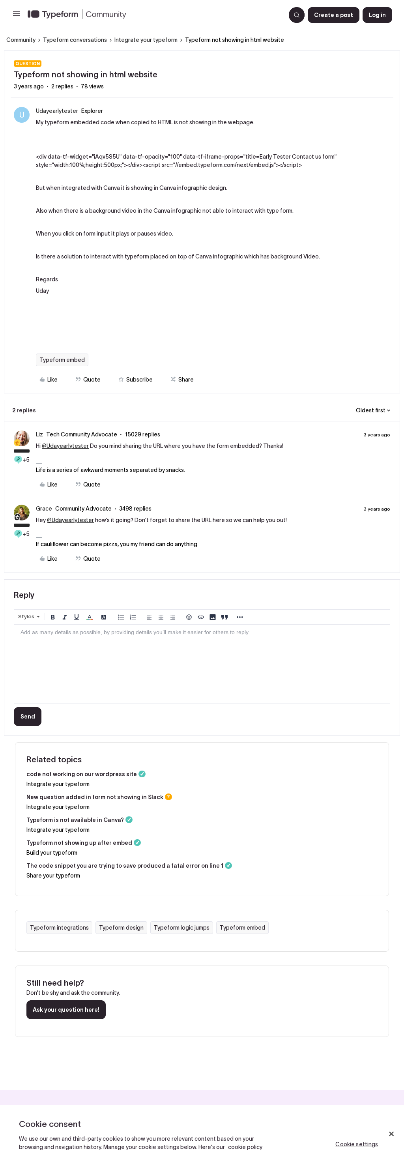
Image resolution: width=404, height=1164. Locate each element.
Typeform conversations (75, 40)
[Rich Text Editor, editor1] (202, 664)
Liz (39, 434)
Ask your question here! (66, 1010)
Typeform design (121, 927)
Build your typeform (51, 853)
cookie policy (245, 1147)
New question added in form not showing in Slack (94, 797)
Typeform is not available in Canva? (75, 820)
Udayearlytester (57, 111)
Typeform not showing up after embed (79, 843)
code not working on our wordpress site (81, 774)
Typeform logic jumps (181, 927)
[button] (16, 16)
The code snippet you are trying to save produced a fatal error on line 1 (124, 866)
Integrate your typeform (146, 40)
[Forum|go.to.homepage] (153, 15)
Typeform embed (62, 360)
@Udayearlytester (65, 446)
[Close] (391, 1134)
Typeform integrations (59, 927)
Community (21, 40)
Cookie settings (356, 1144)
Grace (44, 508)
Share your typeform (53, 875)
